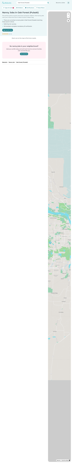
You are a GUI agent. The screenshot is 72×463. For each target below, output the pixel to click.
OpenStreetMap (65, 460)
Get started (24, 54)
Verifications (30, 7)
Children (20, 7)
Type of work (8, 7)
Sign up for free (7, 30)
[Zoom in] (68, 14)
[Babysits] (6, 2)
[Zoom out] (68, 16)
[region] (59, 236)
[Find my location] (68, 20)
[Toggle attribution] (69, 460)
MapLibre (58, 460)
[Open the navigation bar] (68, 2)
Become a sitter (60, 2)
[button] (50, 242)
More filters (41, 7)
